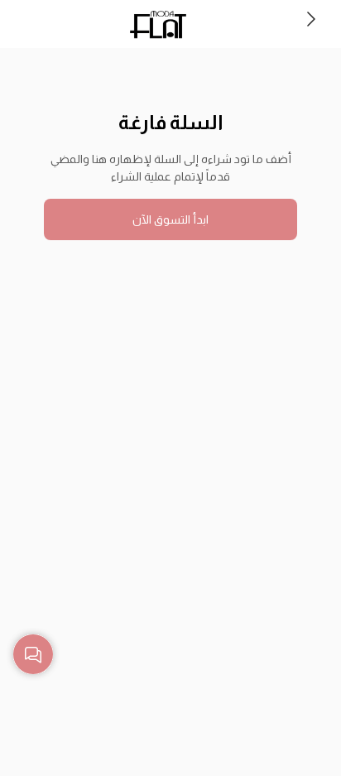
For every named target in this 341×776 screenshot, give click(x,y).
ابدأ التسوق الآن (170, 219)
